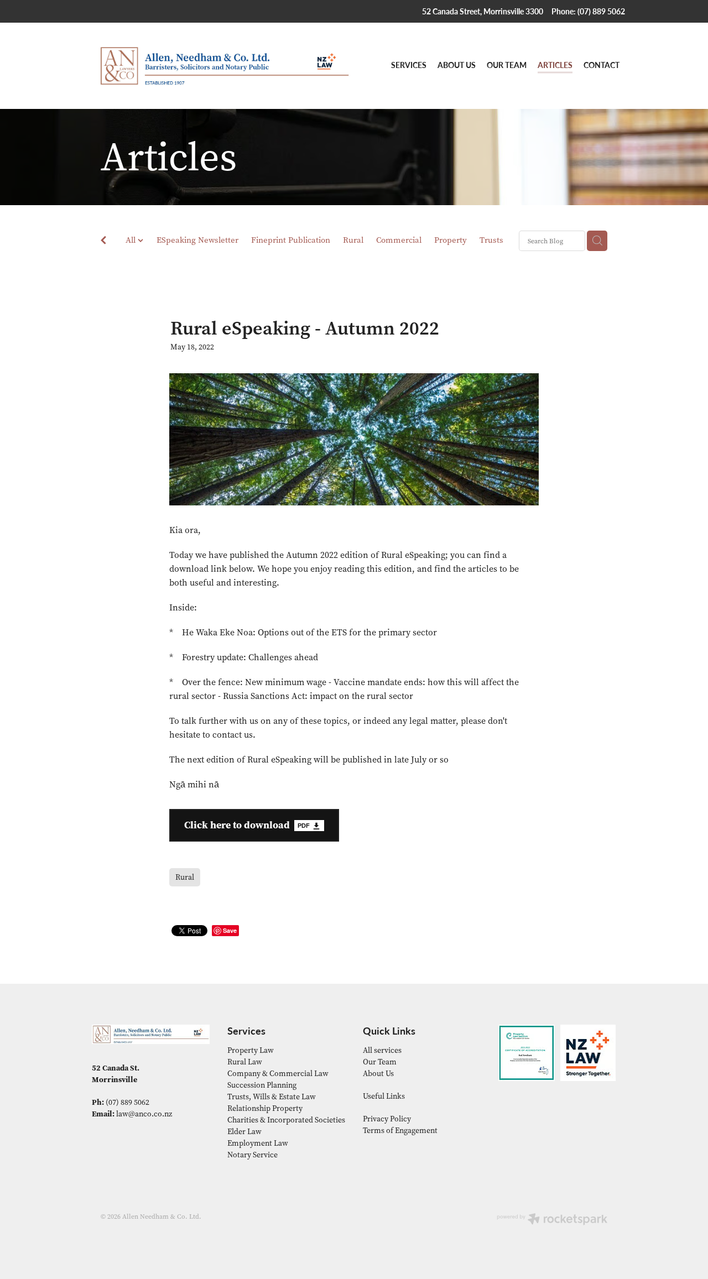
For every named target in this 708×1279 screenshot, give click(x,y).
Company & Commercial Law (278, 1073)
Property (450, 240)
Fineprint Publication (290, 240)
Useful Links (384, 1096)
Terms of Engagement (400, 1130)
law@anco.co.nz (144, 1114)
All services (382, 1050)
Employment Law (257, 1143)
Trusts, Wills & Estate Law (271, 1097)
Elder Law (244, 1131)
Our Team (380, 1062)
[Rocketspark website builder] (552, 1220)
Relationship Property (265, 1108)
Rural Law (244, 1062)
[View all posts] (103, 242)
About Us (378, 1073)
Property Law (250, 1050)
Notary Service (252, 1155)
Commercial (398, 240)
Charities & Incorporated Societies (286, 1120)
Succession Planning (261, 1085)
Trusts (491, 240)
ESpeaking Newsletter (197, 240)
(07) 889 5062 (127, 1102)
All (132, 240)
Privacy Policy (387, 1119)
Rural (353, 240)
